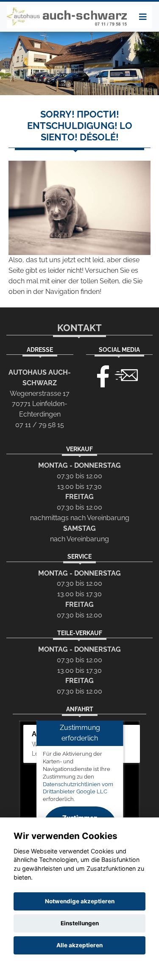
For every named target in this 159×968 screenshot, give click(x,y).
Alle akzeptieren (79, 945)
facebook (99, 374)
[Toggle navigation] (143, 17)
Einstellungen (80, 923)
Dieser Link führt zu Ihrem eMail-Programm (126, 374)
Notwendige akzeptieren (79, 901)
